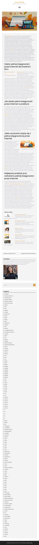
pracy (25, 86)
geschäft (6, 375)
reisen (6, 471)
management (7, 426)
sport (6, 480)
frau (5, 359)
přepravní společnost (9, 467)
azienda (6, 305)
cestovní (6, 328)
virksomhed (7, 525)
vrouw (6, 527)
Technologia (7, 492)
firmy (12, 49)
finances (6, 348)
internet (6, 398)
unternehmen (7, 518)
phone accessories (8, 462)
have (6, 380)
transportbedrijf (8, 505)
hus (5, 395)
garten (6, 362)
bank (6, 306)
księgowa (9, 75)
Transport (6, 501)
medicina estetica (8, 431)
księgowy (6, 167)
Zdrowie (6, 534)
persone (6, 460)
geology (6, 373)
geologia (6, 366)
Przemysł (6, 469)
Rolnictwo (6, 476)
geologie (6, 368)
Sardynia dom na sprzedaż (20, 240)
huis (5, 393)
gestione (6, 377)
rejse (5, 474)
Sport (6, 482)
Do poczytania (19, 2)
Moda (6, 442)
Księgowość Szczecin (19, 228)
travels (6, 511)
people (6, 458)
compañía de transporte (9, 332)
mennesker (7, 433)
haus (5, 379)
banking (6, 310)
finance (6, 346)
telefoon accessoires (9, 500)
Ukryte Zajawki (7, 516)
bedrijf (6, 315)
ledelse (6, 422)
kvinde (6, 420)
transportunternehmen (9, 509)
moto (6, 444)
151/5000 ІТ (7, 294)
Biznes (6, 321)
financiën (6, 350)
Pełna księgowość (20, 72)
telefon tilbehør (8, 494)
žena (5, 536)
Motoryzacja (7, 451)
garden (6, 361)
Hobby (6, 382)
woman (6, 530)
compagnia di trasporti (9, 330)
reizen (6, 473)
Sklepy (6, 478)
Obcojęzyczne (7, 456)
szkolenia (17, 197)
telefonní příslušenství (9, 498)
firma (6, 355)
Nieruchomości (7, 453)
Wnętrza (6, 529)
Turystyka (6, 514)
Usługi (6, 521)
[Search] (34, 285)
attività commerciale (9, 303)
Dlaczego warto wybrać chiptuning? (28, 253)
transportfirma (7, 507)
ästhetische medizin (8, 301)
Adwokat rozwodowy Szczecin (9, 253)
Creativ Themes (29, 542)
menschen (7, 435)
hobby (6, 384)
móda (6, 440)
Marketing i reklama (8, 429)
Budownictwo (7, 323)
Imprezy (6, 397)
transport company (8, 503)
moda (6, 438)
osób (29, 86)
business (6, 324)
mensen (6, 436)
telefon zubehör (8, 496)
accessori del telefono (9, 295)
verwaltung (7, 523)
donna (6, 335)
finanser (6, 352)
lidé (5, 424)
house (6, 391)
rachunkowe (6, 114)
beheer (6, 319)
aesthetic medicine (8, 299)
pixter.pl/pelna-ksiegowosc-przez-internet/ (18, 183)
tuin (5, 512)
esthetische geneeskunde (9, 344)
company (6, 333)
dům (5, 337)
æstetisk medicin (8, 297)
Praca (6, 464)
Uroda (6, 520)
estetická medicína (8, 342)
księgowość (9, 36)
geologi (6, 364)
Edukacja (6, 341)
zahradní (6, 532)
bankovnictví (7, 314)
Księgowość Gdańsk (18, 234)
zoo (15, 75)
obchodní (6, 455)
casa (5, 326)
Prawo (6, 465)
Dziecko (6, 339)
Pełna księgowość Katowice (20, 220)
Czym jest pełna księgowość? (20, 214)
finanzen (6, 353)
